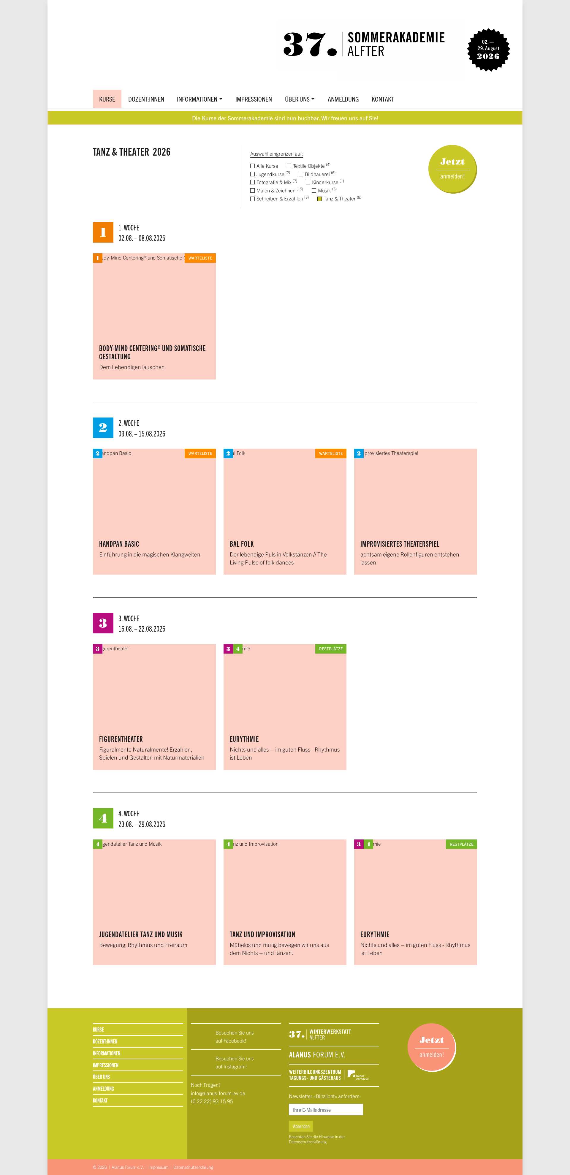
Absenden (301, 1126)
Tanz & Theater (341, 198)
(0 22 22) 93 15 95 (212, 1101)
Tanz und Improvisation (262, 934)
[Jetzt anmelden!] (452, 168)
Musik (327, 190)
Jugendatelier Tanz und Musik (141, 934)
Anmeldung (343, 99)
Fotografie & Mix (276, 182)
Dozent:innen (146, 99)
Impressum (158, 1167)
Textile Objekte (311, 165)
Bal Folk (242, 543)
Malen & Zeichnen (279, 190)
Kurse (107, 99)
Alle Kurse (266, 165)
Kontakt (383, 99)
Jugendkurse (272, 174)
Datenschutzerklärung (308, 1141)
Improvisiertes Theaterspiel (400, 543)
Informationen (197, 99)
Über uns (297, 99)
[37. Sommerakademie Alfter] (345, 49)
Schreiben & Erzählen (282, 198)
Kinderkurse (327, 182)
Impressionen (253, 99)
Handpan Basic (119, 543)
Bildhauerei (319, 174)
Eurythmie (244, 738)
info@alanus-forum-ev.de (218, 1093)
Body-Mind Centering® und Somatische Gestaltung (152, 352)
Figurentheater (121, 738)
